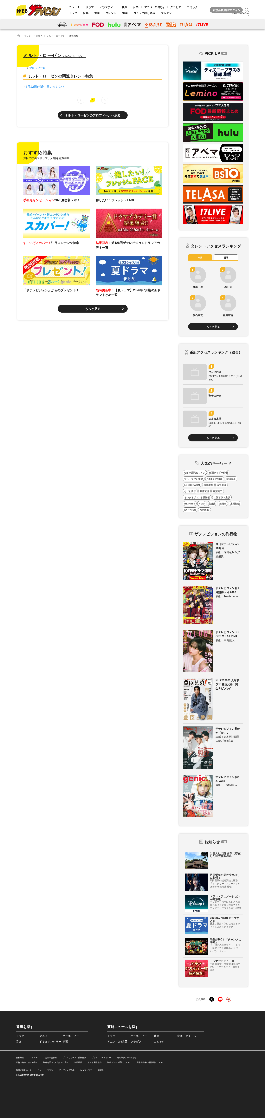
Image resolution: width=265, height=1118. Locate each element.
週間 (226, 257)
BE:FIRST (189, 503)
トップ (73, 12)
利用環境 (78, 1062)
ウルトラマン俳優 (193, 479)
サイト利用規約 (94, 1062)
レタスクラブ (86, 1070)
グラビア (175, 7)
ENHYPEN (190, 510)
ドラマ (90, 7)
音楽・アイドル (186, 1035)
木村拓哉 (235, 503)
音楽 (136, 7)
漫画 (125, 12)
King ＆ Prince (215, 479)
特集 (85, 12)
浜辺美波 (221, 485)
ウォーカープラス (45, 1070)
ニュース (74, 7)
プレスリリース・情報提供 (74, 1057)
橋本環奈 (208, 485)
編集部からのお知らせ (126, 1057)
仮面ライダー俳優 (218, 472)
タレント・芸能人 (33, 35)
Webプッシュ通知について (119, 1062)
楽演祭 (101, 1070)
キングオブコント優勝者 (197, 497)
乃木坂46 (204, 510)
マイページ (34, 1057)
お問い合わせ (51, 1057)
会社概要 (20, 1057)
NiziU (202, 503)
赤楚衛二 (217, 491)
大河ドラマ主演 (222, 497)
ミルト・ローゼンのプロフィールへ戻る (93, 115)
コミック (192, 7)
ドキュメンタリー (50, 1041)
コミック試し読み (144, 12)
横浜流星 (231, 479)
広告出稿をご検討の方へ (26, 1062)
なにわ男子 (190, 491)
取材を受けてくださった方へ (55, 1062)
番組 (97, 12)
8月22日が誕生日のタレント (45, 86)
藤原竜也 (204, 491)
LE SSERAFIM (192, 485)
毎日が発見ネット (24, 1070)
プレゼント (168, 12)
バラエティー (108, 7)
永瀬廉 (212, 503)
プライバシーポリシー (101, 1057)
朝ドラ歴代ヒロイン (194, 472)
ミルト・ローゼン (56, 35)
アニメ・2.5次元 (154, 7)
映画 (124, 7)
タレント (111, 12)
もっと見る (92, 308)
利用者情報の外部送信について (150, 1062)
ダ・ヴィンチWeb (66, 1070)
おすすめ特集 (37, 152)
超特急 (222, 503)
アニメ (43, 1035)
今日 (200, 257)
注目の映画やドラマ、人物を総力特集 (46, 158)
